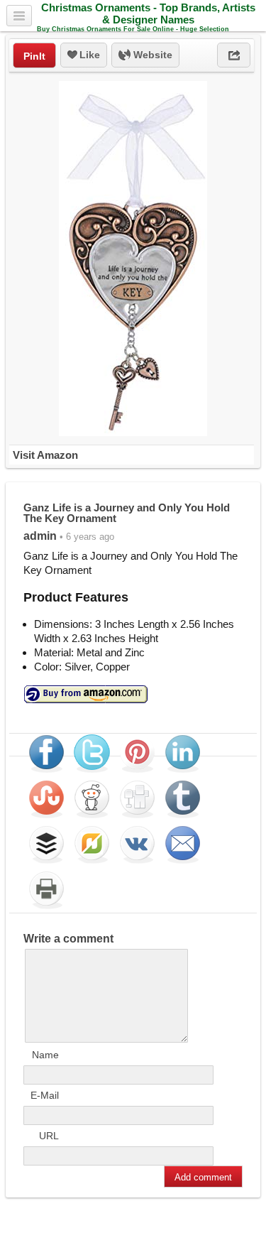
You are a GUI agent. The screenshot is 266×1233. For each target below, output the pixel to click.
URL (49, 1135)
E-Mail (45, 1095)
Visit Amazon (45, 455)
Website (151, 54)
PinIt (34, 56)
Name (45, 1054)
